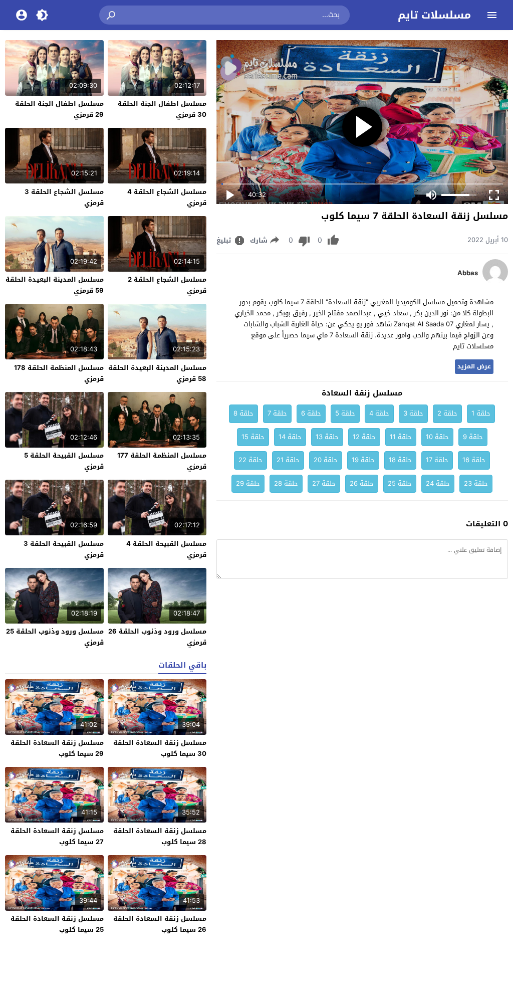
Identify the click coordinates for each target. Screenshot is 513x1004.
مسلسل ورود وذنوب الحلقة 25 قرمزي (55, 637)
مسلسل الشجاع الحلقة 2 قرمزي (167, 285)
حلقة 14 (290, 437)
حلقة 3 (413, 413)
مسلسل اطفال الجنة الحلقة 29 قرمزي (59, 109)
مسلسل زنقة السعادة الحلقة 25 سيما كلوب (57, 924)
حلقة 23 (476, 483)
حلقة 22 (250, 460)
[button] (111, 15)
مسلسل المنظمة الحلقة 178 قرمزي (59, 373)
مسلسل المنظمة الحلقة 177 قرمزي (161, 461)
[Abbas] (495, 282)
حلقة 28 (286, 483)
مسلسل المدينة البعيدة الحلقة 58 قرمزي (157, 373)
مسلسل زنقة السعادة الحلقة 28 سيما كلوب (159, 836)
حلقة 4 (379, 413)
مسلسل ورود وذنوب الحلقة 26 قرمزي (157, 637)
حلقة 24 (438, 483)
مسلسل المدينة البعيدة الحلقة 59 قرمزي (55, 285)
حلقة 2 (447, 413)
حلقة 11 (401, 437)
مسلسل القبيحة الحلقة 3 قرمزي (64, 549)
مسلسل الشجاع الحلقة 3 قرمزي (64, 197)
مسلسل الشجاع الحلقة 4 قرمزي (166, 197)
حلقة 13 (327, 437)
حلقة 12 (364, 437)
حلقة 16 (473, 460)
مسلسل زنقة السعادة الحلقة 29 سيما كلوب (57, 748)
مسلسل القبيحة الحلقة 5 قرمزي (64, 461)
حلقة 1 (480, 413)
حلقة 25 (400, 483)
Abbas (467, 273)
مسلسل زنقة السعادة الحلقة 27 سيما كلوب (57, 836)
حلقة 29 (248, 483)
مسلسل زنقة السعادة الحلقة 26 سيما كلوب (159, 924)
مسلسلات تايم (434, 15)
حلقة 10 (437, 437)
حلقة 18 (400, 460)
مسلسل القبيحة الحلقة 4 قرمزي (166, 549)
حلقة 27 (324, 483)
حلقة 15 (253, 437)
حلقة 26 (362, 483)
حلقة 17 (437, 460)
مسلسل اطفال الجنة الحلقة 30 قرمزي (162, 109)
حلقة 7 (277, 413)
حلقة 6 (311, 413)
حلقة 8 (243, 413)
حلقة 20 (326, 460)
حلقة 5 (345, 413)
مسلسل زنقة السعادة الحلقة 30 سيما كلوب (159, 748)
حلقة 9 (473, 437)
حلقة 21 (288, 460)
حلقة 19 (363, 460)
